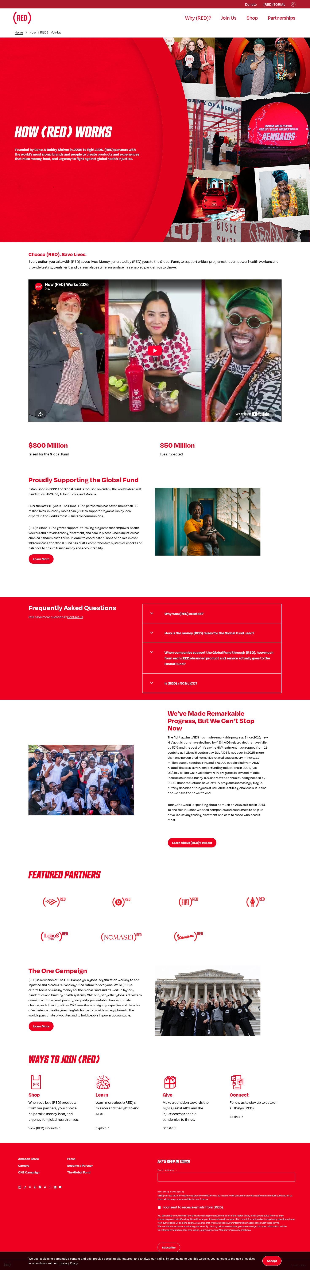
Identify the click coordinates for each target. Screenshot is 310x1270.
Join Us (228, 17)
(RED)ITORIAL (274, 4)
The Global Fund (78, 1172)
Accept (272, 1261)
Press (71, 1159)
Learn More (41, 559)
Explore (101, 1128)
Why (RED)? (198, 17)
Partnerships (281, 17)
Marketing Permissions (171, 1191)
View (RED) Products (43, 1128)
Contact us (75, 617)
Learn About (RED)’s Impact (192, 842)
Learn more (206, 1230)
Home (19, 32)
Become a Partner (80, 1165)
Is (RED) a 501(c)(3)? (180, 683)
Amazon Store (28, 1159)
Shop (252, 17)
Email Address (167, 1170)
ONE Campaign (29, 1172)
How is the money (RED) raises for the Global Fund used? (209, 633)
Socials (235, 1116)
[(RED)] (22, 18)
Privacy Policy (68, 1263)
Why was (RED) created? (184, 613)
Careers (24, 1165)
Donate (251, 4)
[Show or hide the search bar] (293, 4)
